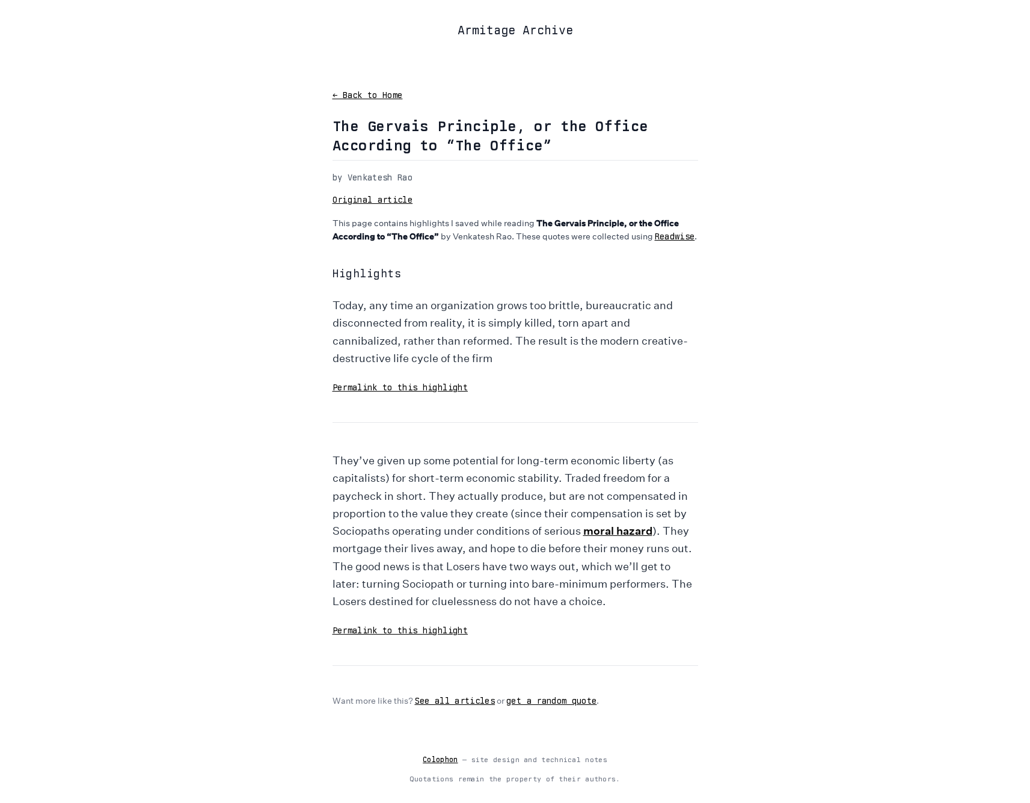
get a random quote (551, 701)
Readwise (675, 236)
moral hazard (617, 530)
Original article (373, 200)
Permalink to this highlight (400, 387)
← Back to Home (368, 95)
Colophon (440, 759)
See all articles (455, 701)
